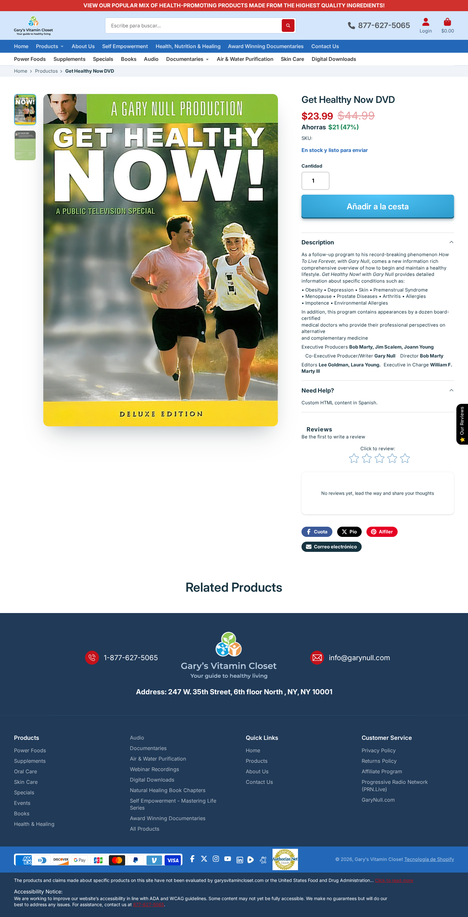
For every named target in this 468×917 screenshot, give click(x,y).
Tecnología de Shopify (429, 859)
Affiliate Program (382, 771)
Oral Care (25, 771)
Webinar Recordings (154, 769)
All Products (145, 829)
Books (129, 59)
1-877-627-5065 (131, 657)
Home (21, 46)
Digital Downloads (334, 59)
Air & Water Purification (245, 59)
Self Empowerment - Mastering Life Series (173, 804)
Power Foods (30, 59)
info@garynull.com (359, 657)
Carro (447, 25)
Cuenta (426, 25)
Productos (46, 71)
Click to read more (394, 880)
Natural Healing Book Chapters (168, 790)
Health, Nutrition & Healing (188, 46)
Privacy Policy (379, 750)
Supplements (69, 59)
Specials (103, 59)
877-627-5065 (384, 25)
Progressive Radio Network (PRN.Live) (395, 785)
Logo (33, 25)
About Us (83, 46)
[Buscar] (288, 25)
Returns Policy (379, 761)
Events (22, 803)
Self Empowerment (125, 46)
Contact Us (325, 46)
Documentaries (184, 59)
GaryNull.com (378, 800)
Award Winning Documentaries (266, 46)
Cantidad (311, 166)
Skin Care (292, 59)
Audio (151, 59)
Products (47, 46)
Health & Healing (34, 824)
